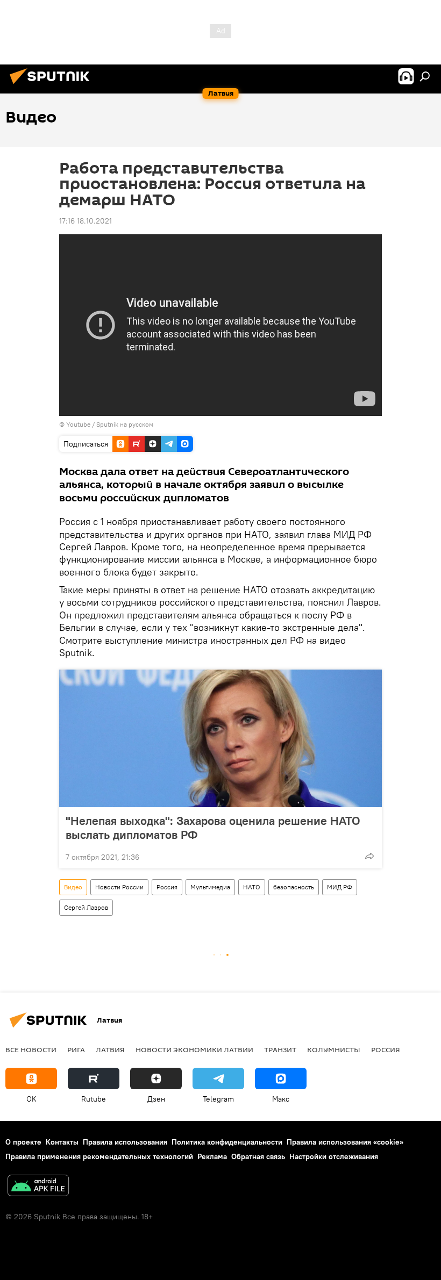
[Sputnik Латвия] (52, 85)
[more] (369, 856)
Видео (73, 887)
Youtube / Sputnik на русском (109, 424)
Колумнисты (333, 1049)
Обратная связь (258, 1156)
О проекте (23, 1142)
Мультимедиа (210, 887)
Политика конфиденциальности (227, 1142)
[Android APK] (38, 1187)
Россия (167, 887)
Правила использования (125, 1142)
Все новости (30, 1049)
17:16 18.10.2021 (85, 221)
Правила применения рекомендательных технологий (99, 1156)
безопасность (293, 887)
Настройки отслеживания (333, 1156)
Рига (76, 1049)
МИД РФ (339, 887)
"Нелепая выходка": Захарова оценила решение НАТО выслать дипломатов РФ (213, 828)
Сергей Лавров (86, 907)
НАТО (251, 887)
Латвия (110, 1049)
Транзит (280, 1049)
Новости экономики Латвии (194, 1049)
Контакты (62, 1142)
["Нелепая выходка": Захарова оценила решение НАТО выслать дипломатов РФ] (220, 738)
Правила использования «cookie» (345, 1142)
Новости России (119, 887)
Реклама (212, 1156)
